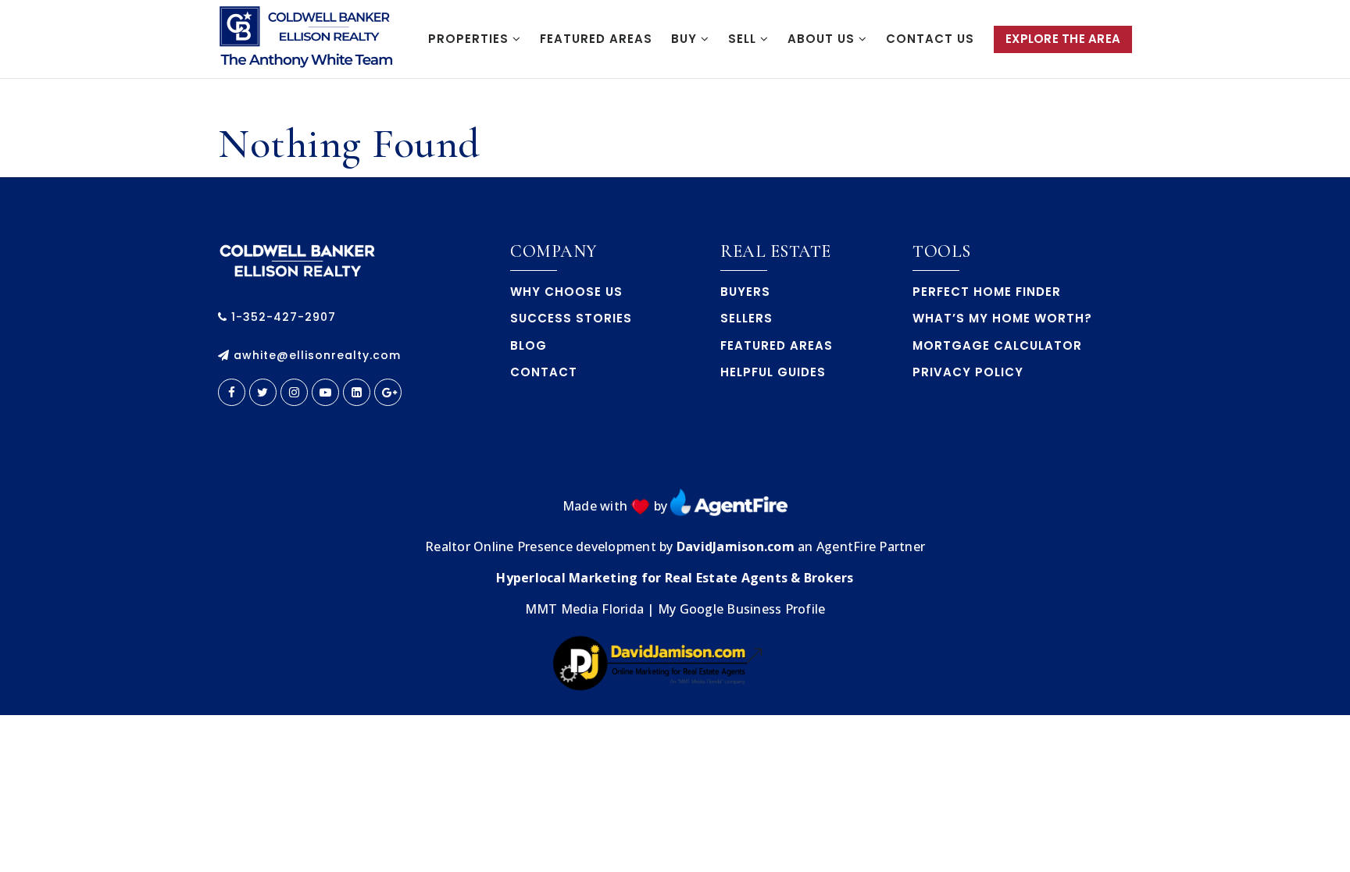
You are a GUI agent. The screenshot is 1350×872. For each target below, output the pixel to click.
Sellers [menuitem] (746, 318)
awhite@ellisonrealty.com (317, 355)
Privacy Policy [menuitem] (967, 372)
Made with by (616, 505)
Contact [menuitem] (543, 372)
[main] (675, 128)
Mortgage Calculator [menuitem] (997, 345)
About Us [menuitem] (823, 38)
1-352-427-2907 (281, 317)
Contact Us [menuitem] (930, 38)
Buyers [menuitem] (745, 291)
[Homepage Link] (297, 258)
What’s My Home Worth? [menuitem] (1002, 318)
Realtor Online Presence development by (551, 546)
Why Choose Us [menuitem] (566, 291)
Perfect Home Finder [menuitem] (986, 291)
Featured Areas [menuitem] (596, 38)
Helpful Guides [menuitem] (773, 372)
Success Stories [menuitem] (571, 318)
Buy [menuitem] (686, 38)
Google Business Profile (753, 609)
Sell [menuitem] (744, 38)
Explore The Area (1062, 38)
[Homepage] (308, 40)
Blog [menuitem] (528, 345)
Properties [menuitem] (470, 38)
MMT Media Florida (584, 609)
